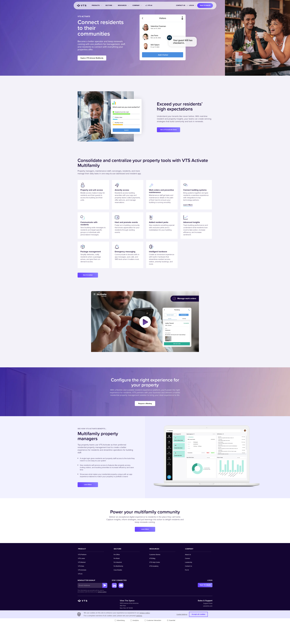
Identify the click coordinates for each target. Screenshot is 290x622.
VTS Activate (82, 570)
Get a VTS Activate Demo (168, 130)
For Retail (117, 558)
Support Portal (207, 603)
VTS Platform (82, 555)
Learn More (188, 205)
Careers (187, 558)
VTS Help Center (154, 562)
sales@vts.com (207, 606)
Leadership (188, 562)
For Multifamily (118, 566)
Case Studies (118, 570)
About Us (188, 555)
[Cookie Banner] (145, 616)
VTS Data (81, 566)
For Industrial (118, 562)
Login (209, 580)
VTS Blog (152, 558)
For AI (187, 570)
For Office (117, 555)
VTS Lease (81, 558)
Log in (191, 5)
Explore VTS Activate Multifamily (92, 58)
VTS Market (82, 562)
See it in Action (88, 275)
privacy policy (102, 592)
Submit (104, 585)
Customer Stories (154, 555)
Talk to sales (205, 5)
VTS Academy (153, 566)
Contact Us (180, 5)
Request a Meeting (145, 404)
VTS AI (150, 5)
